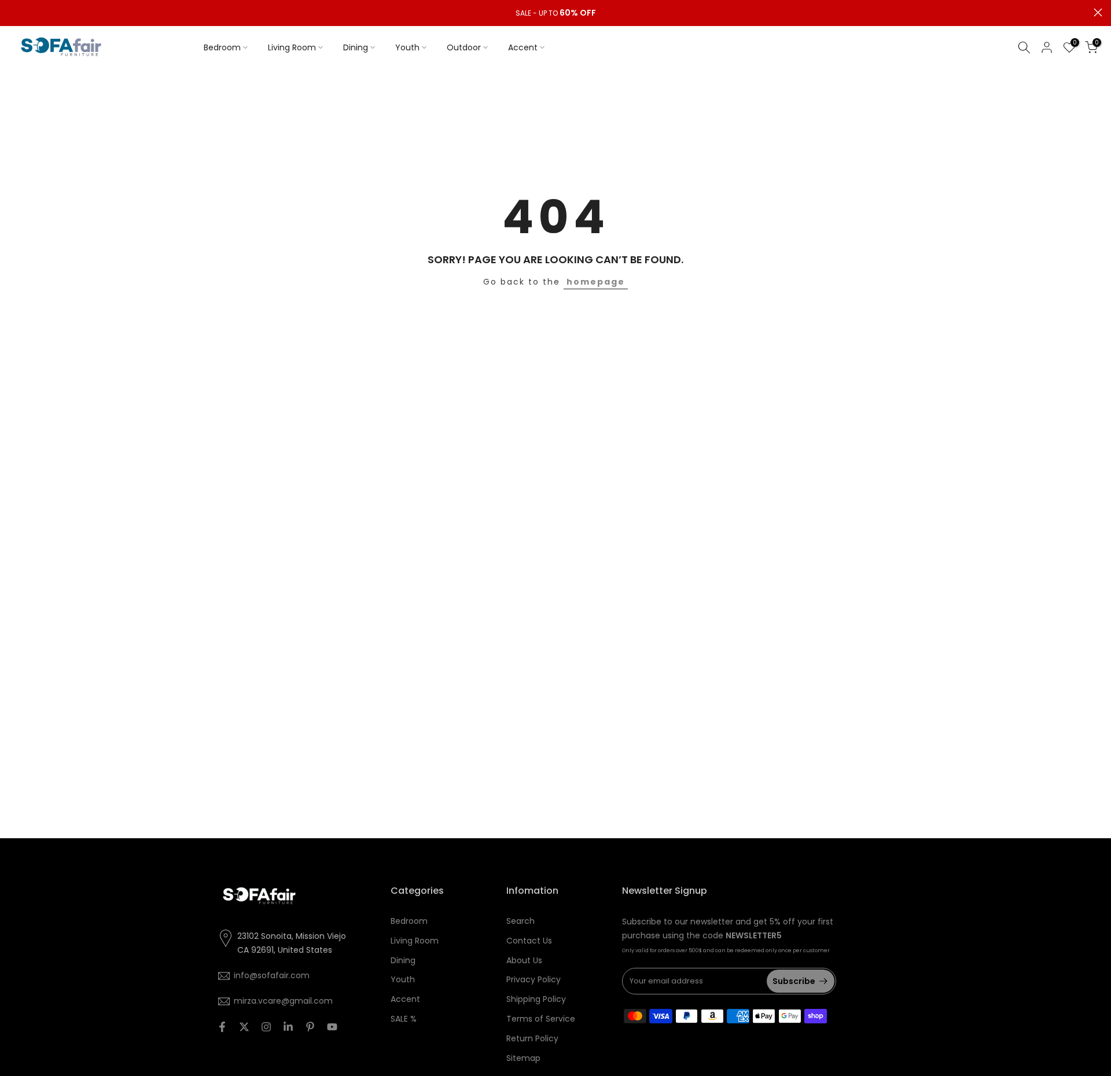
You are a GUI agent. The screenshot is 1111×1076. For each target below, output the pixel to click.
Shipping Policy (536, 999)
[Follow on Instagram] (266, 1027)
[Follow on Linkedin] (288, 1027)
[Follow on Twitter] (244, 1027)
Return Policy (532, 1038)
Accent (523, 47)
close (13, 12)
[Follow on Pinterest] (310, 1027)
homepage (595, 282)
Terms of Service (540, 1019)
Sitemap (523, 1058)
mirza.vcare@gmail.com (283, 1001)
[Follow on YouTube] (332, 1027)
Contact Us (529, 940)
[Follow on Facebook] (222, 1027)
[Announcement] (555, 13)
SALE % (404, 1019)
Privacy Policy (533, 979)
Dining (355, 47)
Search (520, 921)
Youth (407, 47)
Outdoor (464, 47)
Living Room (292, 47)
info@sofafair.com (272, 975)
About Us (524, 960)
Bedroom (222, 47)
